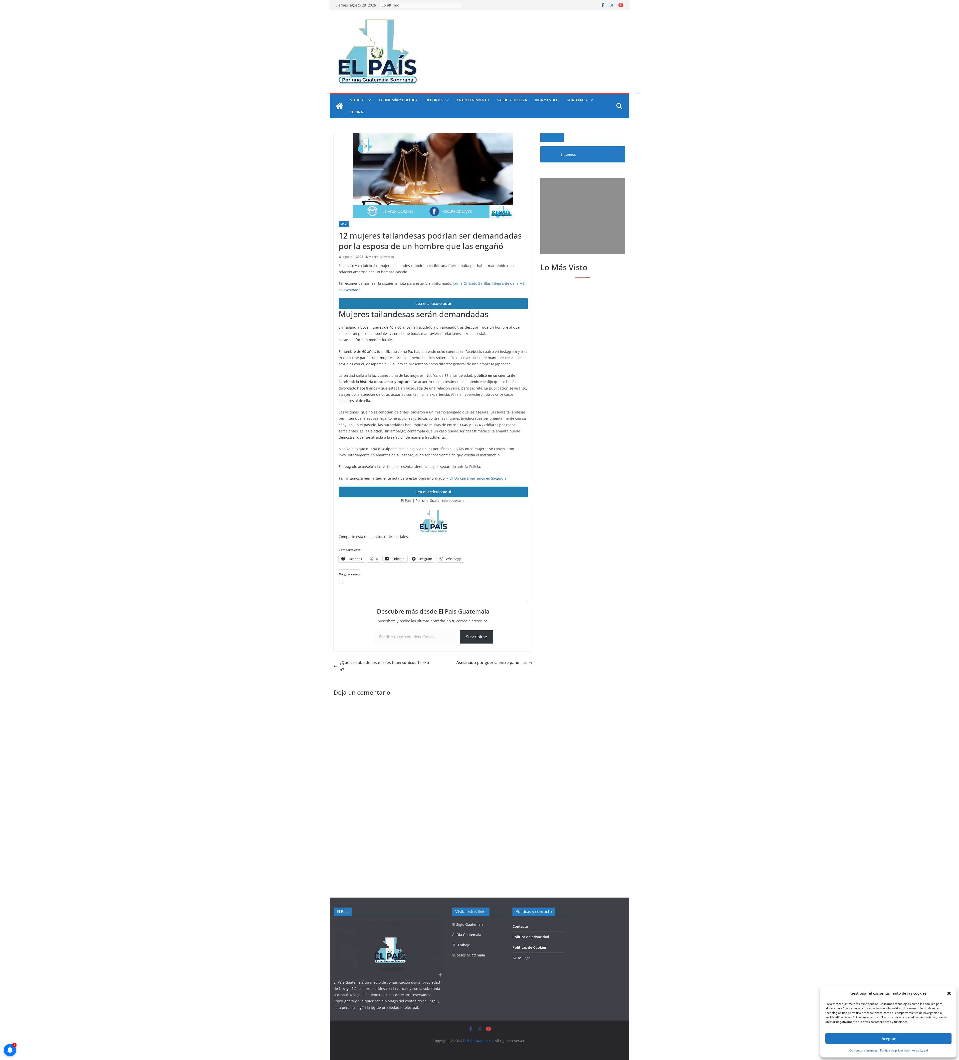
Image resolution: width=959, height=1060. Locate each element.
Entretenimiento (473, 100)
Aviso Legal (920, 1050)
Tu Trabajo (461, 944)
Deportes (434, 100)
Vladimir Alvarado (381, 257)
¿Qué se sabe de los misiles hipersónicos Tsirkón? (384, 666)
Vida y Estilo (547, 100)
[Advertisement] (582, 216)
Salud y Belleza (512, 100)
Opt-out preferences (863, 1050)
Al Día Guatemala (466, 934)
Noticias (358, 100)
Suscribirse (476, 637)
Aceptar (889, 1038)
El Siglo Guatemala (467, 924)
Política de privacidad (895, 1050)
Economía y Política (398, 100)
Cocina (356, 112)
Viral (344, 224)
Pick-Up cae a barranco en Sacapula (476, 478)
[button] (949, 993)
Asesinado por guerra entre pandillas (491, 662)
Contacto (520, 926)
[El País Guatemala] (340, 106)
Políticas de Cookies (529, 947)
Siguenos (552, 137)
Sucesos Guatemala (468, 955)
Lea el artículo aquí (433, 303)
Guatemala (577, 100)
